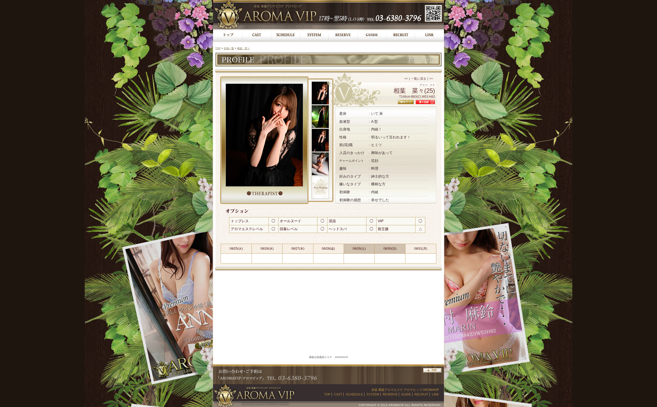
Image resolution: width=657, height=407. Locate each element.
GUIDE (406, 394)
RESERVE (390, 394)
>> (431, 78)
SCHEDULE (354, 394)
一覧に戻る (418, 78)
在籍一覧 (229, 48)
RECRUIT (421, 394)
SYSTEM (372, 394)
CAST (338, 394)
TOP (218, 48)
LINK (435, 394)
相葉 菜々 (243, 48)
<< (406, 78)
